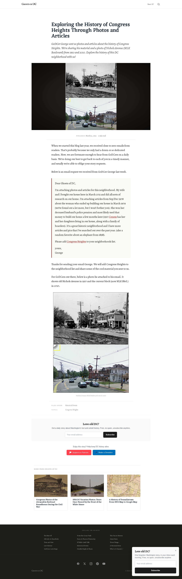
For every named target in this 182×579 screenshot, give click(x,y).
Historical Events (71, 405)
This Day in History (116, 536)
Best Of (150, 4)
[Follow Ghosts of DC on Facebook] (78, 563)
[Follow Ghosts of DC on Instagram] (91, 563)
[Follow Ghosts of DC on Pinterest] (97, 563)
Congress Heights (76, 241)
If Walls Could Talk (83, 542)
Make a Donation (106, 452)
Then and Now (48, 542)
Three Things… (114, 542)
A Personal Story (115, 546)
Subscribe (110, 435)
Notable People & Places (85, 549)
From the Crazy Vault (84, 536)
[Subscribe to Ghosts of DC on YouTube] (104, 563)
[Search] (158, 4)
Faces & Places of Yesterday (86, 539)
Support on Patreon (80, 452)
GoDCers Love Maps (51, 549)
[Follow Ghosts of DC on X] (84, 563)
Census (113, 217)
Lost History (48, 546)
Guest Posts (114, 539)
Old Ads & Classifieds (51, 539)
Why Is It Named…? (116, 549)
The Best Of (48, 536)
